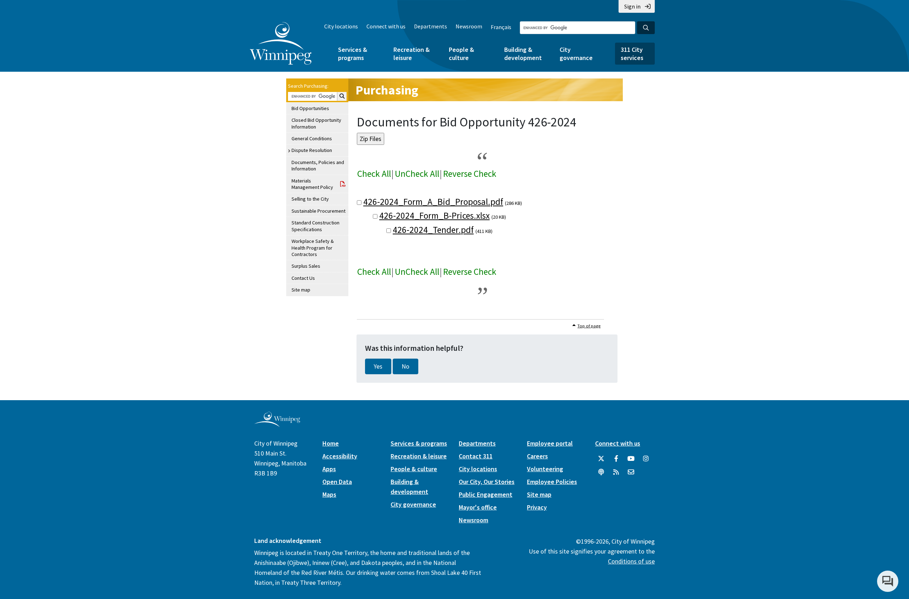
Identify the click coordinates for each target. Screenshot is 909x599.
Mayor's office (478, 507)
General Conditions (312, 138)
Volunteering (545, 469)
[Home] (280, 43)
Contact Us (303, 278)
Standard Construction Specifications (315, 225)
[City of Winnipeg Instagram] (646, 459)
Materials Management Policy (312, 184)
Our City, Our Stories (487, 482)
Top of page (588, 325)
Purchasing (386, 90)
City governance (576, 53)
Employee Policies (552, 482)
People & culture (461, 53)
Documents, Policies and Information (318, 165)
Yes (378, 366)
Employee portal (550, 443)
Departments (430, 26)
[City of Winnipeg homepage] (277, 424)
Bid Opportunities (310, 108)
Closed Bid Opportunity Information (316, 123)
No (405, 366)
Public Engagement (485, 494)
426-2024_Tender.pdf (433, 229)
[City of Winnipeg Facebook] (616, 459)
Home (330, 443)
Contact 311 (475, 456)
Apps (329, 469)
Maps (329, 494)
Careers (537, 456)
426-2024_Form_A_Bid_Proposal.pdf (433, 201)
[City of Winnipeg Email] (631, 472)
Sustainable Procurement (318, 211)
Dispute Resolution (312, 150)
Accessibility (339, 456)
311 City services (632, 53)
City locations (341, 26)
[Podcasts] (601, 472)
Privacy (537, 507)
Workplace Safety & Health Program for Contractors (313, 247)
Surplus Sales (306, 266)
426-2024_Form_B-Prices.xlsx (434, 215)
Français (501, 27)
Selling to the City (310, 199)
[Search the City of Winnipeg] (646, 27)
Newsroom (469, 26)
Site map (301, 290)
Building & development (523, 53)
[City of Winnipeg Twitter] (601, 459)
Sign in (632, 6)
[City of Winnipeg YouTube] (631, 459)
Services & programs (352, 53)
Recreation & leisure (411, 53)
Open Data (337, 482)
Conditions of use (631, 561)
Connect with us (385, 26)
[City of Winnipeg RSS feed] (616, 472)
